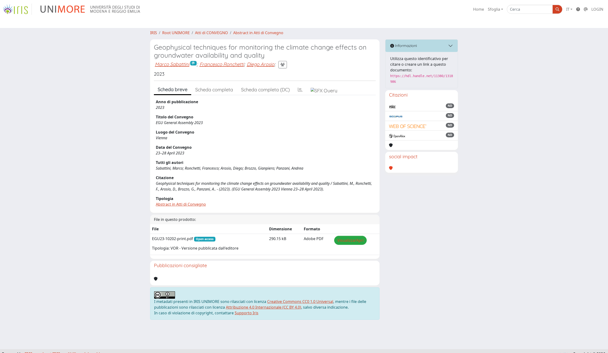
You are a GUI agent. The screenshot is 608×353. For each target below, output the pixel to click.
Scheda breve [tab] (172, 89)
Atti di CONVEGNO (211, 32)
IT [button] (568, 9)
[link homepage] (17, 9)
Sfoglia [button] (494, 9)
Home (478, 9)
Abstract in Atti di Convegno (258, 32)
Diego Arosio (260, 64)
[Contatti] (585, 9)
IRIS (153, 32)
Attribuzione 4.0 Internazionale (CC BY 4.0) (263, 307)
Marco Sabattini (172, 64)
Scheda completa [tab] (214, 90)
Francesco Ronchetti (222, 64)
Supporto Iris (246, 313)
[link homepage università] (91, 9)
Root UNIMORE (176, 32)
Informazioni (405, 45)
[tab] (300, 90)
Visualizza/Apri (350, 240)
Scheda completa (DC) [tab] (265, 90)
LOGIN (597, 9)
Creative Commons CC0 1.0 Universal (300, 301)
